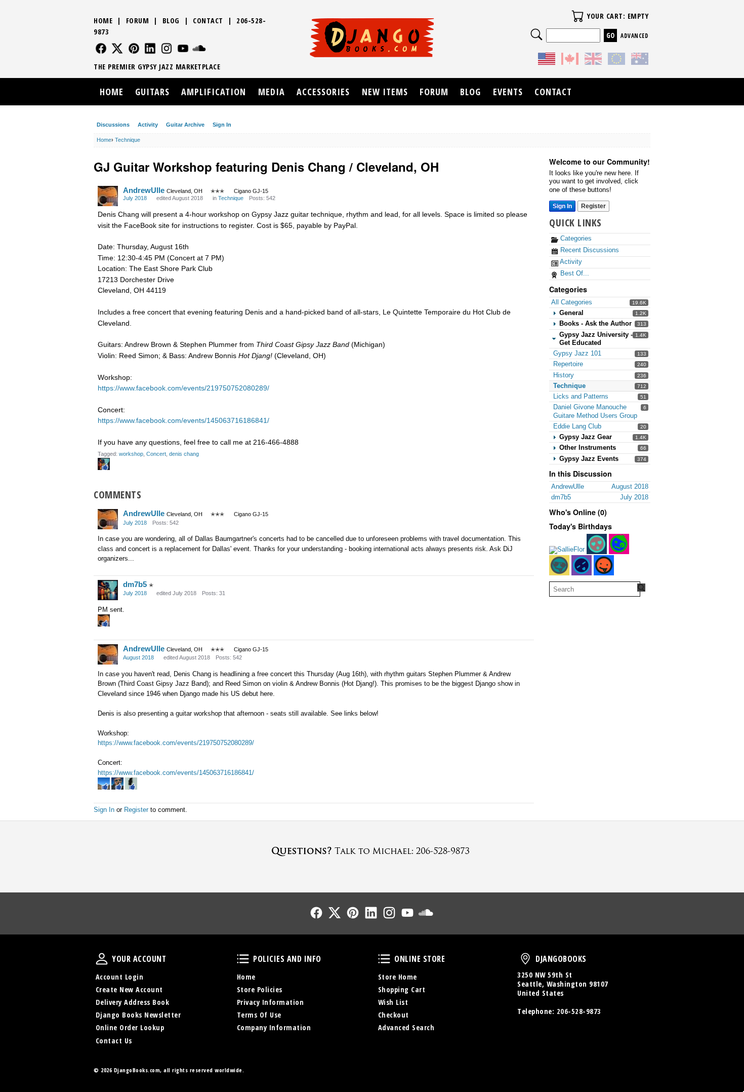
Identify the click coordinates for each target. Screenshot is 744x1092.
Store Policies (259, 989)
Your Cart (577, 16)
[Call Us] (372, 850)
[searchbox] (594, 589)
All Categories (571, 302)
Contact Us (114, 1040)
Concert (156, 454)
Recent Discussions (588, 250)
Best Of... (573, 273)
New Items (385, 92)
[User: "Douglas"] (597, 544)
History (563, 375)
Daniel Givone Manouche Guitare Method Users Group (595, 411)
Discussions (113, 125)
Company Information (274, 1027)
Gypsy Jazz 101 (577, 353)
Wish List (393, 1002)
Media (271, 92)
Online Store (384, 959)
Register (593, 206)
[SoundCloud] (199, 48)
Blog (171, 20)
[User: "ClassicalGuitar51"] (559, 565)
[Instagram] (166, 48)
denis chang (184, 454)
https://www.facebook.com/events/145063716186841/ (183, 420)
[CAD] (569, 60)
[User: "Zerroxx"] (581, 565)
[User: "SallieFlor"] (567, 550)
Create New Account (129, 989)
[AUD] (639, 60)
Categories (575, 238)
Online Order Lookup (130, 1027)
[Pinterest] (134, 48)
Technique (569, 385)
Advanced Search (406, 1027)
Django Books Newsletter (138, 1015)
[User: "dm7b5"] (108, 590)
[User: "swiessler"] (619, 544)
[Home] (372, 37)
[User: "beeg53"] (604, 565)
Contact (208, 20)
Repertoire (568, 364)
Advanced (634, 36)
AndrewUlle (143, 190)
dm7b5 (135, 584)
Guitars (152, 92)
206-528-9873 (579, 1011)
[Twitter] (117, 48)
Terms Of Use (259, 1015)
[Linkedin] (150, 48)
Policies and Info (243, 959)
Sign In (222, 125)
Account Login (120, 977)
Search (536, 34)
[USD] (546, 60)
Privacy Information (270, 1002)
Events (508, 92)
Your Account (102, 959)
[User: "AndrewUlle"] (108, 196)
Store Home (397, 977)
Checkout (393, 1015)
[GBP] (593, 60)
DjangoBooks (525, 959)
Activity (148, 125)
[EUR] (616, 60)
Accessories (323, 92)
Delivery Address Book (133, 1002)
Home (103, 20)
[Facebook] (101, 48)
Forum (137, 20)
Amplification (213, 92)
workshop (131, 454)
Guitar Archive (185, 125)
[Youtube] (183, 48)
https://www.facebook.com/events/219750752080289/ (183, 388)
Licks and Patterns (580, 396)
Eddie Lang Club (577, 426)
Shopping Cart (402, 989)
